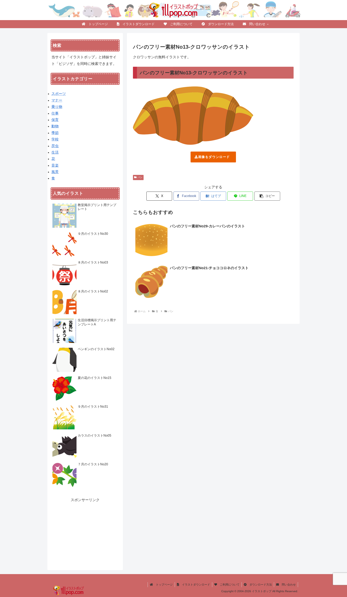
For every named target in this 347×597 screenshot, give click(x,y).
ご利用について (228, 584)
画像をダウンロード (214, 157)
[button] (267, 196)
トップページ (163, 584)
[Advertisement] (85, 531)
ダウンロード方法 (259, 584)
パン (140, 177)
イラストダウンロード (194, 584)
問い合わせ (287, 584)
